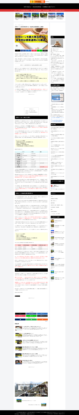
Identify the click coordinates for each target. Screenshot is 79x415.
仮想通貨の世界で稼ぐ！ (59, 220)
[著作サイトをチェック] (20, 319)
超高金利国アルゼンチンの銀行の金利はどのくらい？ (57, 153)
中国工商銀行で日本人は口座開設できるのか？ (57, 170)
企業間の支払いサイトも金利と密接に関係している (59, 278)
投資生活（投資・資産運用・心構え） (57, 205)
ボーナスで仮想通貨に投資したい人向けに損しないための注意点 (57, 146)
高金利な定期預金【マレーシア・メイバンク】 (57, 132)
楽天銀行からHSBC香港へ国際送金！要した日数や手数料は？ (57, 135)
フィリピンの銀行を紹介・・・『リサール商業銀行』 (57, 252)
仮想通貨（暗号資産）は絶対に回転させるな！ (57, 142)
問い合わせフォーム (55, 412)
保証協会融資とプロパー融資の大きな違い (59, 226)
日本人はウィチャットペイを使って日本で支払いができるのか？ (57, 149)
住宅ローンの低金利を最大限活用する (31, 112)
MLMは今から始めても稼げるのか (59, 272)
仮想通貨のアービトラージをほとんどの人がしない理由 (57, 174)
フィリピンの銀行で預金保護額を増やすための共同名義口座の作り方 (57, 156)
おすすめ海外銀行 (37, 412)
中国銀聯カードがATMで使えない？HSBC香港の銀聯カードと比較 (57, 163)
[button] (45, 50)
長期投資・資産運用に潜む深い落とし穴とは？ (57, 167)
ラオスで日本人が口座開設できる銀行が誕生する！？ (57, 139)
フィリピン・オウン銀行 (56, 213)
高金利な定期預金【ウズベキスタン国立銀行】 (57, 177)
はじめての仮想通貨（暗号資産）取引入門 (46, 412)
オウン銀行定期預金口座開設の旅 (21, 412)
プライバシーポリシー (62, 412)
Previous (14, 16)
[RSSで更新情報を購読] (42, 319)
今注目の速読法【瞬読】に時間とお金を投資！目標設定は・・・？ (57, 128)
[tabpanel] (19, 17)
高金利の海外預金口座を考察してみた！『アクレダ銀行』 (59, 238)
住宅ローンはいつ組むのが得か (30, 110)
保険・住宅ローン (54, 200)
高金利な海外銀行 (54, 211)
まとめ (27, 113)
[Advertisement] (31, 101)
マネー (52, 196)
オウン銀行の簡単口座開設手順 (31, 412)
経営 (51, 209)
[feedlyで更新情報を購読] (31, 319)
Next (64, 16)
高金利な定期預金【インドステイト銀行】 (57, 160)
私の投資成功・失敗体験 (55, 207)
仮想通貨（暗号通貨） (54, 198)
